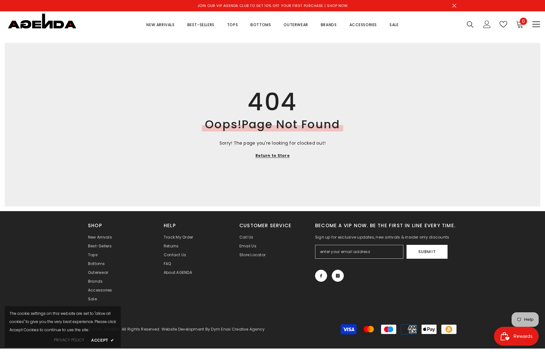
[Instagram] (338, 276)
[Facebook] (321, 276)
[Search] (470, 24)
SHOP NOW (337, 5)
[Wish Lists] (503, 24)
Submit (427, 252)
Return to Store (272, 155)
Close (454, 6)
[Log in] (487, 24)
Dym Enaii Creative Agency (238, 329)
